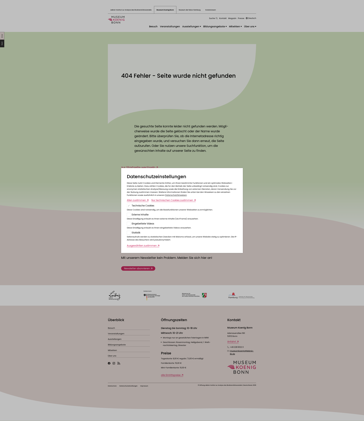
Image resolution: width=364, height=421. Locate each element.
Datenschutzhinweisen (176, 195)
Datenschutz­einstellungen (156, 177)
